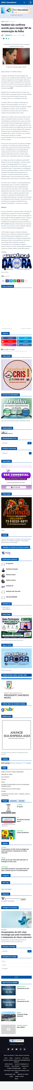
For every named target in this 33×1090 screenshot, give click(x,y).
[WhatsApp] (8, 38)
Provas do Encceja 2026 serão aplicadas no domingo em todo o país (14, 860)
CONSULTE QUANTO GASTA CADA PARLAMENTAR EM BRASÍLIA (16, 1061)
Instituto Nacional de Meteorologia (10, 789)
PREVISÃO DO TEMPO (6, 774)
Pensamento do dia (23, 988)
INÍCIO (16, 1078)
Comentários (7, 609)
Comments (13, 801)
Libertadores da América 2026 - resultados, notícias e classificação (15, 794)
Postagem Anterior (7, 328)
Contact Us (17, 1058)
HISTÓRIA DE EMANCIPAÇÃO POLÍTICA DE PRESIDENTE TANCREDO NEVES (15, 785)
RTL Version (26, 1058)
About (11, 1058)
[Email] (22, 280)
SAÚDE (3, 782)
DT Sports (20, 806)
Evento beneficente (23, 832)
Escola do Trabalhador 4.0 (22, 1064)
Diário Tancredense (8, 2)
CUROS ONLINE (9, 1064)
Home (5, 1058)
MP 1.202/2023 (5, 224)
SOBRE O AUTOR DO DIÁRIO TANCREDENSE (12, 772)
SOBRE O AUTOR (19, 1076)
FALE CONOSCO (5, 777)
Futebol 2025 (25, 1066)
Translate (28, 763)
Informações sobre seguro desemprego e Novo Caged (16, 1071)
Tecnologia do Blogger (9, 349)
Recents (21, 801)
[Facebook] (3, 38)
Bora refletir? (21, 1027)
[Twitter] (6, 38)
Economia (12, 21)
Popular (5, 801)
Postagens (7, 608)
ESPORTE (3, 791)
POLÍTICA (3, 779)
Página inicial (4, 21)
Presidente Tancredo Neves (23, 820)
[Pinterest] (18, 280)
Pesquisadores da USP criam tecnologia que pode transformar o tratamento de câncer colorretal (15, 851)
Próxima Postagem (26, 328)
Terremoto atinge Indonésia (22, 1015)
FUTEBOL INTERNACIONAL (14, 1068)
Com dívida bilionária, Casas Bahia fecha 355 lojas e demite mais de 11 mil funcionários (15, 869)
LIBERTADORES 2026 (10, 1074)
